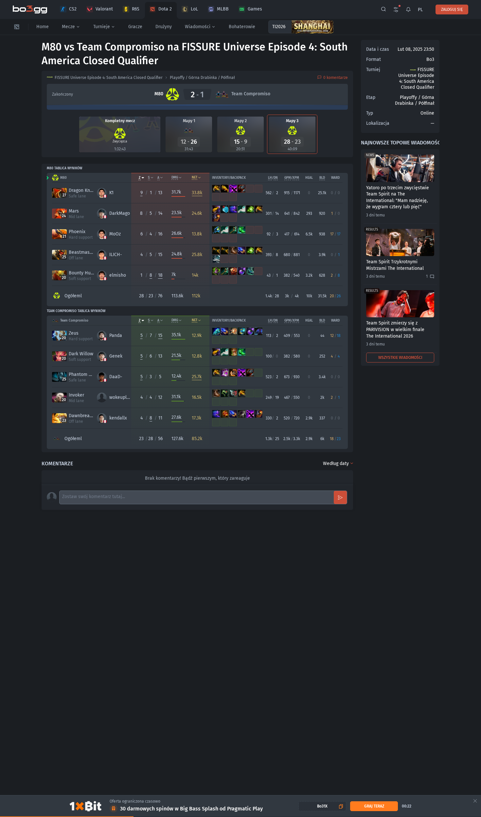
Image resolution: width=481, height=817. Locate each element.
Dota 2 (165, 9)
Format (373, 59)
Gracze (135, 26)
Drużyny (163, 26)
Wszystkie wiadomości (400, 357)
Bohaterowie (242, 26)
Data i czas (377, 49)
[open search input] (383, 9)
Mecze (68, 26)
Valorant (104, 9)
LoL (194, 9)
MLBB (223, 9)
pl (420, 9)
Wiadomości (197, 26)
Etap (370, 97)
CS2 (73, 9)
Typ (369, 113)
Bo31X (322, 806)
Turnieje (101, 26)
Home (42, 26)
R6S (135, 9)
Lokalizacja (377, 123)
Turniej (373, 69)
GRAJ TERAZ (374, 806)
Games (255, 9)
